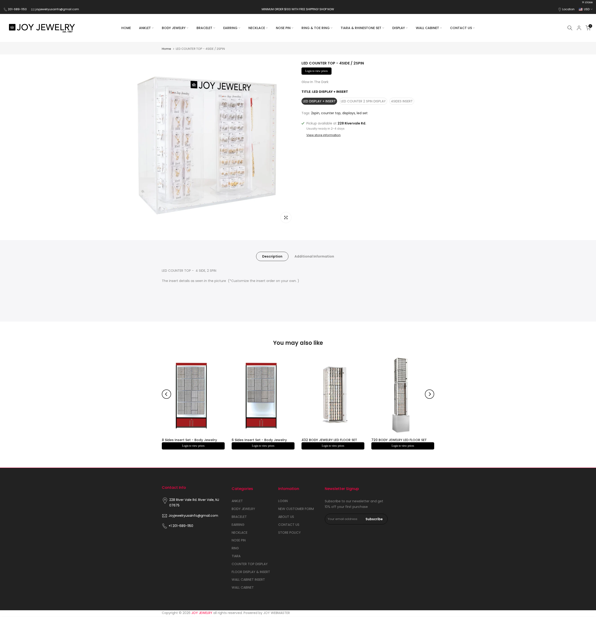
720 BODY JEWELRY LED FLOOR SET (399, 440)
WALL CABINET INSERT (248, 579)
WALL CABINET (427, 28)
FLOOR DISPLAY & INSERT (251, 572)
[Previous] (166, 394)
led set (362, 113)
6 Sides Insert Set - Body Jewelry (259, 440)
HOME (126, 28)
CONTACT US (461, 28)
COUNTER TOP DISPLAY (250, 564)
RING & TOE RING (315, 28)
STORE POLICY (289, 532)
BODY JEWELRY (174, 28)
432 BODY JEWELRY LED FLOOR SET (329, 440)
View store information (323, 135)
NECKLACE (256, 28)
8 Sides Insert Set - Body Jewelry (189, 440)
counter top (331, 113)
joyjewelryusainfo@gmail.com (57, 9)
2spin (315, 113)
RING (235, 548)
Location (568, 9)
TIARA (236, 556)
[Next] (429, 394)
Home (166, 48)
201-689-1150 (17, 9)
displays (348, 113)
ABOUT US (286, 516)
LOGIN (283, 501)
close (10, 2)
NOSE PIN (283, 28)
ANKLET (145, 28)
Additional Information (314, 256)
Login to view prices (316, 71)
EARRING (230, 28)
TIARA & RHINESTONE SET (361, 28)
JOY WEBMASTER (276, 612)
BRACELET (204, 28)
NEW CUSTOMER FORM (296, 508)
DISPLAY (398, 28)
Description (272, 256)
